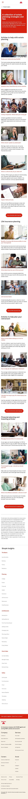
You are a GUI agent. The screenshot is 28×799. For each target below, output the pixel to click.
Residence (4, 568)
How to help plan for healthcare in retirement (12, 368)
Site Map (18, 779)
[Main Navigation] (2, 2)
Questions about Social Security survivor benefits (13, 86)
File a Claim (17, 735)
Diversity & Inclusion (5, 762)
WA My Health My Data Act (6, 783)
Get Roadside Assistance (20, 738)
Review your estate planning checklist (10, 59)
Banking (3, 561)
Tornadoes (4, 696)
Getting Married (5, 619)
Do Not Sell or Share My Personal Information (9, 788)
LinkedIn (16, 768)
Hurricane (4, 688)
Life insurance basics (6, 296)
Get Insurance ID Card (19, 750)
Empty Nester (5, 645)
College (3, 578)
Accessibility (11, 779)
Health (3, 590)
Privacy (10, 776)
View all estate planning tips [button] (14, 215)
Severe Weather (5, 692)
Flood (3, 685)
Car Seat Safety (5, 655)
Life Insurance (5, 597)
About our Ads (4, 776)
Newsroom (3, 741)
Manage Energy (5, 659)
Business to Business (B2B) (6, 744)
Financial (4, 586)
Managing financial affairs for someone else (12, 438)
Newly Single (5, 637)
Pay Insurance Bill (18, 741)
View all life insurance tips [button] (14, 310)
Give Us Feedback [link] (4, 747)
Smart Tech (4, 663)
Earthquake (4, 677)
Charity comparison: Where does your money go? (13, 114)
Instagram (17, 765)
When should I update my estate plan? (11, 142)
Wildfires (4, 700)
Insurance (4, 593)
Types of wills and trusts (7, 199)
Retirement (4, 601)
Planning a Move (5, 634)
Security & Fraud (19, 776)
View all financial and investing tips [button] (14, 506)
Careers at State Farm (5, 759)
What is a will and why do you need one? (11, 171)
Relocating (4, 641)
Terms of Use (3, 779)
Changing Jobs (5, 630)
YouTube (16, 771)
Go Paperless (17, 747)
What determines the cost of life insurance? (12, 270)
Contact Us (3, 735)
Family (3, 564)
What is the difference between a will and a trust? (14, 492)
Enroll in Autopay (18, 744)
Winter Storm (5, 703)
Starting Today (5, 667)
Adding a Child (5, 626)
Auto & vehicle (5, 557)
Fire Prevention (5, 681)
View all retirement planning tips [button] (14, 410)
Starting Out (4, 615)
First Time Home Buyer (7, 623)
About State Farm (4, 738)
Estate (3, 582)
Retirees (2, 765)
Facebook (17, 759)
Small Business (5, 605)
